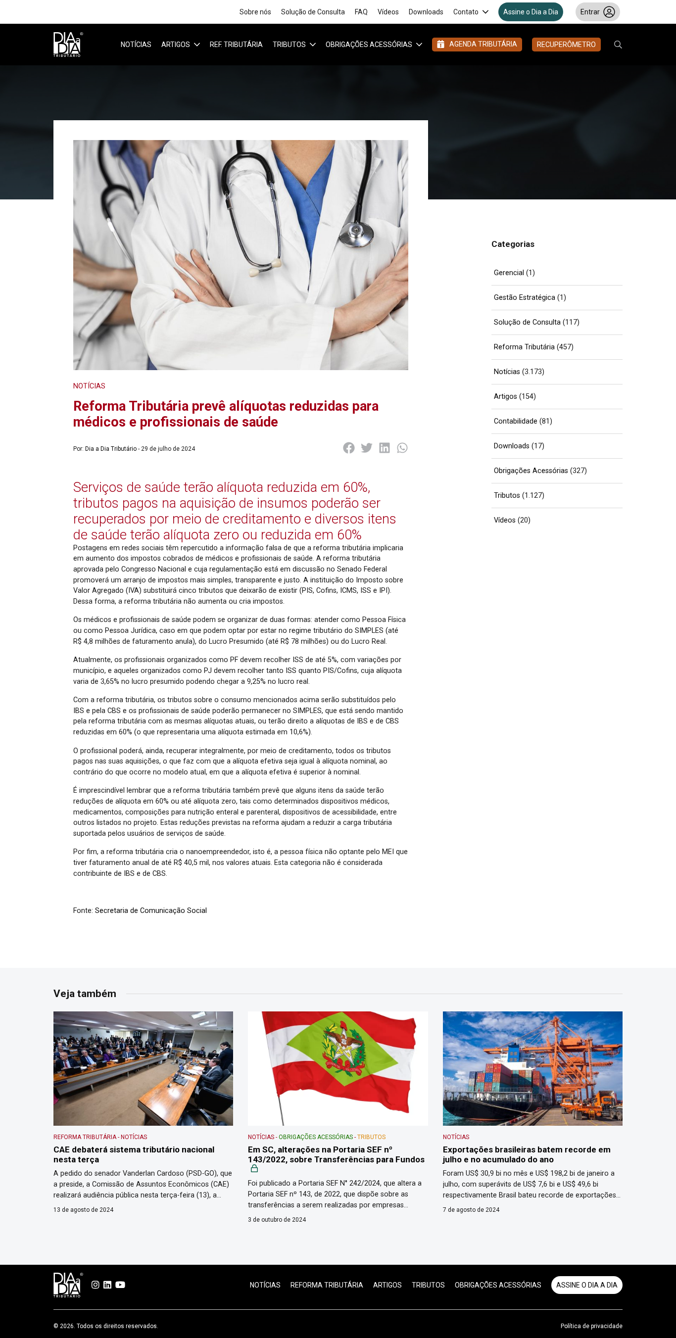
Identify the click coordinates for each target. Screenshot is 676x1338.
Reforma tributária (326, 1285)
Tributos (289, 44)
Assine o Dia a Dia (530, 12)
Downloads (426, 12)
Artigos (175, 44)
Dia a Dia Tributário (111, 448)
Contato (466, 12)
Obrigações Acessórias (369, 44)
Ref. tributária (236, 44)
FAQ (361, 12)
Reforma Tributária (524, 347)
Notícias (136, 44)
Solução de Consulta (313, 12)
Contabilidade (515, 421)
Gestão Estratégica (524, 297)
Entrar (590, 12)
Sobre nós (255, 12)
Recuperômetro (566, 44)
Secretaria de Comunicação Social (151, 911)
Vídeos (388, 12)
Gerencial (509, 273)
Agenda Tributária (483, 44)
